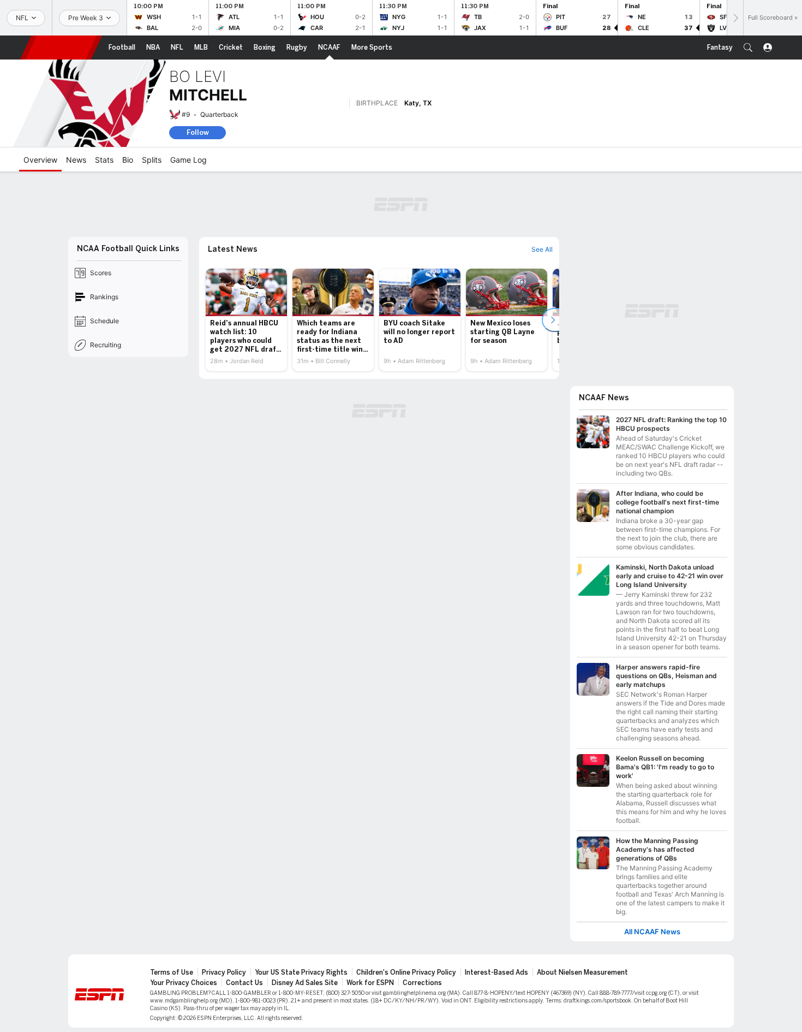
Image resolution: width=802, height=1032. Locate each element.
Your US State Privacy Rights (301, 972)
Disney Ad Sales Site (305, 983)
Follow (198, 132)
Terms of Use (171, 972)
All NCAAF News (652, 932)
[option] (246, 320)
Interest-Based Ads (496, 972)
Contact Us (244, 983)
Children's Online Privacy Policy (406, 972)
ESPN (61, 47)
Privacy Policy (224, 972)
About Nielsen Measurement (582, 972)
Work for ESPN (370, 983)
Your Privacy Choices (183, 983)
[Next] (735, 17)
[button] (748, 47)
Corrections (422, 983)
